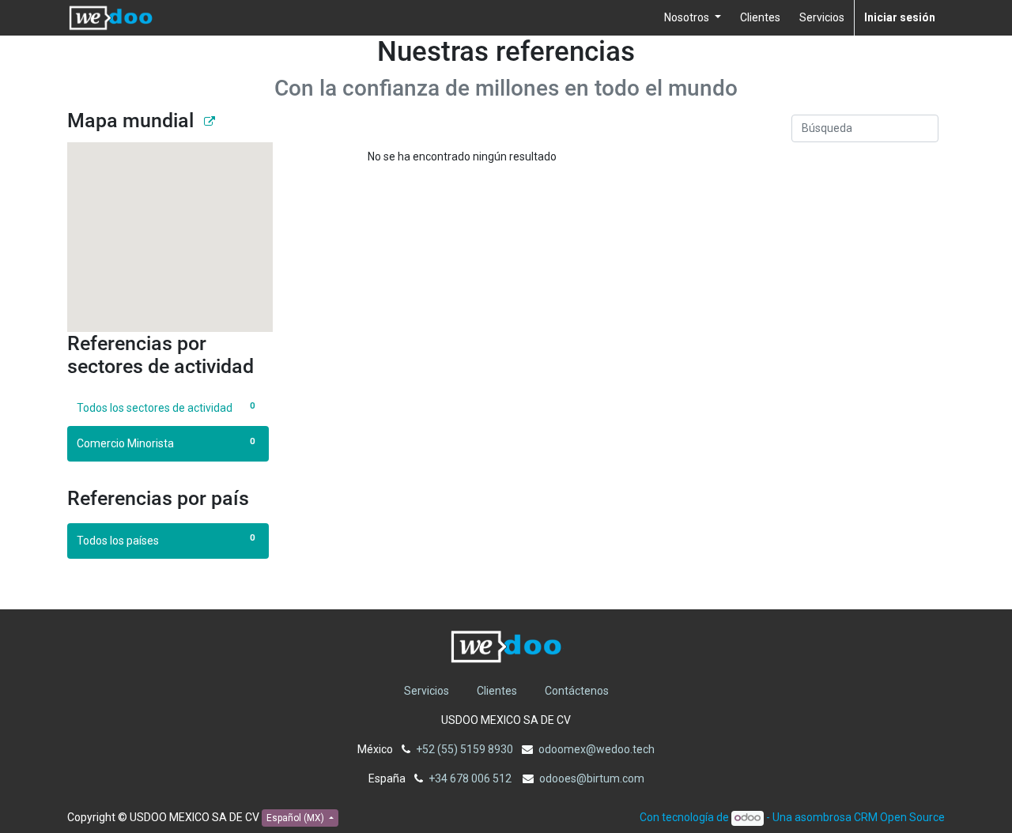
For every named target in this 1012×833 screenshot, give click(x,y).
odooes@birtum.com (591, 778)
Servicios (426, 690)
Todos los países (166, 539)
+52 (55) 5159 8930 (464, 749)
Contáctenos (577, 690)
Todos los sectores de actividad (166, 407)
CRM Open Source (899, 817)
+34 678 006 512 (471, 778)
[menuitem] (760, 18)
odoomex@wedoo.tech (596, 749)
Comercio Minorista (166, 443)
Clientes (497, 690)
